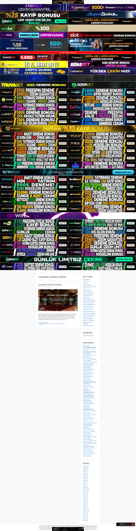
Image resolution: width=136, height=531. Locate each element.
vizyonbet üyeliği (93, 453)
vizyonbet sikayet (92, 431)
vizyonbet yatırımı (85, 443)
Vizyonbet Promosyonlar (43, 322)
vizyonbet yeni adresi (88, 446)
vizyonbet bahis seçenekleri (88, 363)
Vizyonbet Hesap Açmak (88, 325)
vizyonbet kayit (93, 410)
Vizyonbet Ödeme (87, 289)
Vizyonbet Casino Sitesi (89, 381)
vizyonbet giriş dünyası (86, 399)
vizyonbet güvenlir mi (86, 406)
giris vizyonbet (85, 350)
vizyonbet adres (93, 359)
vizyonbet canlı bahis (87, 370)
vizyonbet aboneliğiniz (86, 359)
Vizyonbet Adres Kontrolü (88, 302)
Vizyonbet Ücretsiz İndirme (50, 284)
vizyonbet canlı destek (88, 376)
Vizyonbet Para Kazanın (88, 295)
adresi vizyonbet (86, 345)
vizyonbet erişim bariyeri (86, 387)
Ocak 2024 (85, 500)
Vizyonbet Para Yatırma (87, 424)
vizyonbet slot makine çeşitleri (87, 435)
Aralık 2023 (85, 502)
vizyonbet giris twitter (88, 392)
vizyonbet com (86, 383)
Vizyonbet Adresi (86, 279)
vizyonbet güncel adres (87, 401)
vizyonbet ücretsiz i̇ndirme (60, 323)
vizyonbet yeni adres (92, 443)
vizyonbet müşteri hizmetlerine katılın (88, 417)
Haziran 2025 (86, 473)
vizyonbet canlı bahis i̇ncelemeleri (87, 372)
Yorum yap (41, 324)
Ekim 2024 (85, 484)
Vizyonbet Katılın (86, 297)
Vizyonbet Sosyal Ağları (88, 291)
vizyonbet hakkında (86, 407)
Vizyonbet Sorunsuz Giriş (88, 307)
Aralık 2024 (85, 480)
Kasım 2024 (85, 482)
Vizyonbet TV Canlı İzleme (88, 320)
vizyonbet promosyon (87, 428)
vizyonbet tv (94, 436)
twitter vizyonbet (87, 357)
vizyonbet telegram (87, 436)
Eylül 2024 (85, 485)
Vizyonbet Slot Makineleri (87, 433)
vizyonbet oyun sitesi (86, 422)
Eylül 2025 (85, 471)
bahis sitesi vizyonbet (89, 347)
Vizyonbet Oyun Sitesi (87, 298)
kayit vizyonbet (86, 354)
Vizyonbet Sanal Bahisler (88, 293)
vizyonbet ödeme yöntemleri (88, 450)
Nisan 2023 (85, 516)
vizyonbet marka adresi (93, 414)
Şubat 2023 (85, 520)
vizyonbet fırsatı (92, 387)
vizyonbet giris (86, 388)
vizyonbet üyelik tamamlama (87, 453)
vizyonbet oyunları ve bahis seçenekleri (88, 421)
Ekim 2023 (85, 505)
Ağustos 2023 (86, 509)
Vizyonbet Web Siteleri (88, 318)
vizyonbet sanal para (86, 431)
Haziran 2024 (86, 491)
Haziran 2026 (86, 467)
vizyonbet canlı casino (87, 374)
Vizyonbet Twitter (86, 442)
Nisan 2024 (85, 494)
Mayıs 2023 (85, 514)
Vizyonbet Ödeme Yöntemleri (89, 300)
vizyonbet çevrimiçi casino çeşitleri (87, 449)
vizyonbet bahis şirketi (87, 366)
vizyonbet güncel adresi (88, 403)
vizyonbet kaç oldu (86, 414)
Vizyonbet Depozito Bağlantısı (89, 313)
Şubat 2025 (85, 476)
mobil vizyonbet (93, 354)
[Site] (34, 92)
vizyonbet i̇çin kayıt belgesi (86, 410)
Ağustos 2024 (86, 487)
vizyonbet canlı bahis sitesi (44, 323)
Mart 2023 (85, 518)
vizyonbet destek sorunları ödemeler (88, 386)
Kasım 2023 (85, 503)
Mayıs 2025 (85, 475)
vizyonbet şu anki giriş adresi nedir (87, 454)
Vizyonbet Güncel (87, 400)
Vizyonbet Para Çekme (87, 425)
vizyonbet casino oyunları (87, 380)
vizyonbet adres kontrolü (86, 362)
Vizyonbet (85, 283)
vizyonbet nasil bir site (88, 418)
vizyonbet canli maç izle (89, 369)
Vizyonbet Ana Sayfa (87, 284)
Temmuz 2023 (86, 511)
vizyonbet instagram (88, 409)
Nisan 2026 (85, 469)
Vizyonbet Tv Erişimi (87, 309)
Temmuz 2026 (86, 466)
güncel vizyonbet (87, 353)
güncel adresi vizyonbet (89, 351)
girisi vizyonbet (92, 348)
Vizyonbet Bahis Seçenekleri (89, 304)
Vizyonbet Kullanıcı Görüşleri (89, 315)
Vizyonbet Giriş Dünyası (88, 306)
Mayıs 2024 (85, 493)
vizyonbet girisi (87, 390)
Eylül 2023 (85, 507)
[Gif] (68, 128)
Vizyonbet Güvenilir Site (88, 316)
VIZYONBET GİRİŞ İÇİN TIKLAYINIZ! (68, 52)
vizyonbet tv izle (92, 440)
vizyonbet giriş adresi (88, 397)
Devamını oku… (63, 319)
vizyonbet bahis (93, 362)
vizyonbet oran (85, 420)
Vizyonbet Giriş (86, 281)
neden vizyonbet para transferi (87, 356)
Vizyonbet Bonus (87, 367)
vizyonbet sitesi (52, 323)
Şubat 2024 (85, 498)
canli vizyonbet (86, 348)
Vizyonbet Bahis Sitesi (88, 365)
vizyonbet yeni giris (86, 447)
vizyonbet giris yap (87, 393)
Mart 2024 (85, 496)
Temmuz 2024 (86, 489)
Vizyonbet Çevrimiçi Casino (89, 311)
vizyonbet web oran (93, 442)
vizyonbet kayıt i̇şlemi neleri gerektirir (88, 413)
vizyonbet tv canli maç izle (87, 439)
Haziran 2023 (86, 513)
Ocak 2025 (85, 478)
